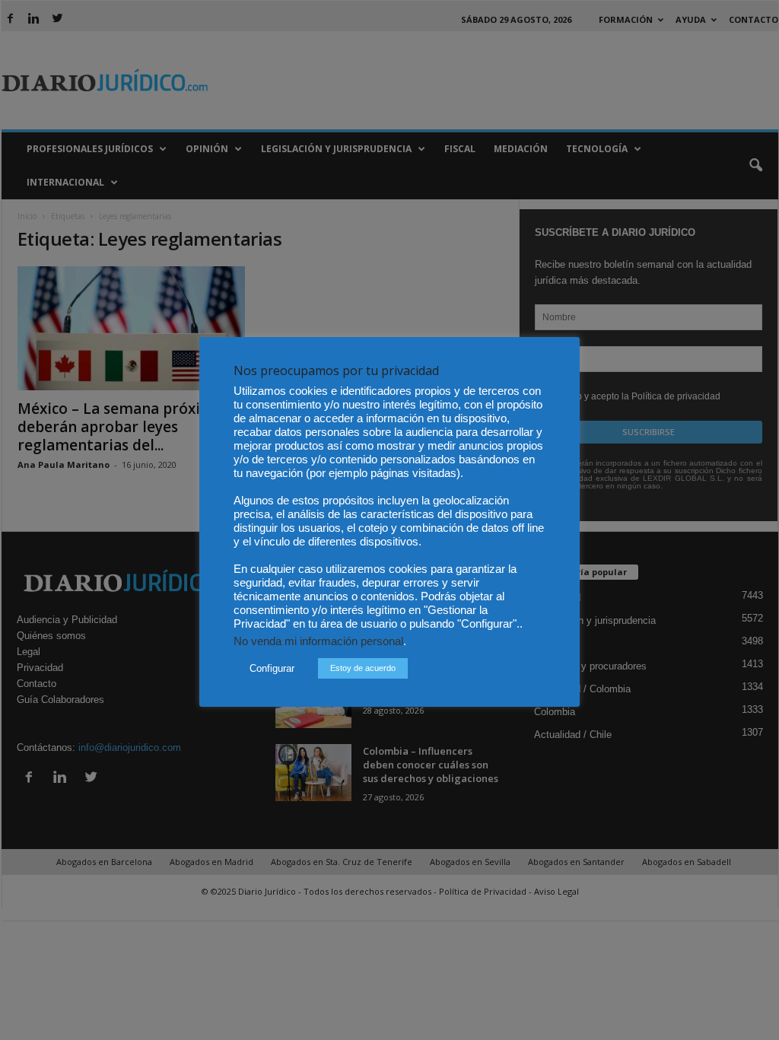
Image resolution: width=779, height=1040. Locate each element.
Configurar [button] (272, 668)
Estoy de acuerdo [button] (363, 668)
